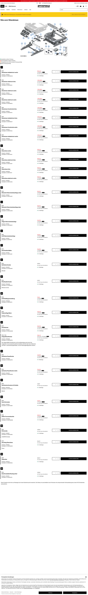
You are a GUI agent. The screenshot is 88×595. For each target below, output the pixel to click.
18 (28, 52)
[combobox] (73, 9)
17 (66, 34)
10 (46, 46)
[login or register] (83, 6)
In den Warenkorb (73, 71)
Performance (19, 9)
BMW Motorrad (12, 6)
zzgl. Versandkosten (44, 73)
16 (38, 49)
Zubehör (8, 9)
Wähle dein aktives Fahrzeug (79, 14)
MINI (6, 6)
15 (32, 34)
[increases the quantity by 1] (58, 71)
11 (60, 24)
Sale (30, 9)
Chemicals (14, 9)
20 (60, 49)
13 (28, 38)
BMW (2, 6)
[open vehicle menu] (80, 6)
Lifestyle (25, 9)
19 (67, 39)
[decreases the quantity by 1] (54, 71)
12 (23, 38)
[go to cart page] (86, 6)
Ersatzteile (2, 9)
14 (31, 35)
